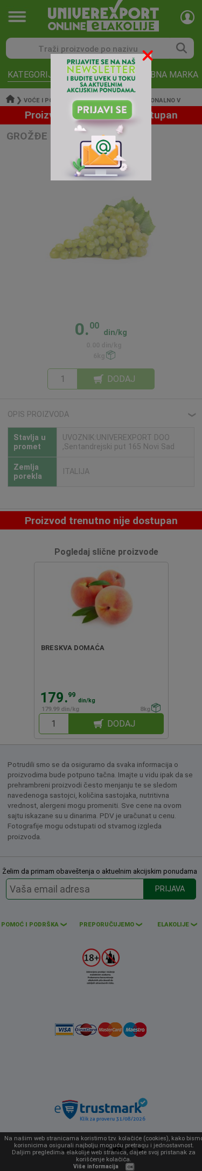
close (148, 57)
